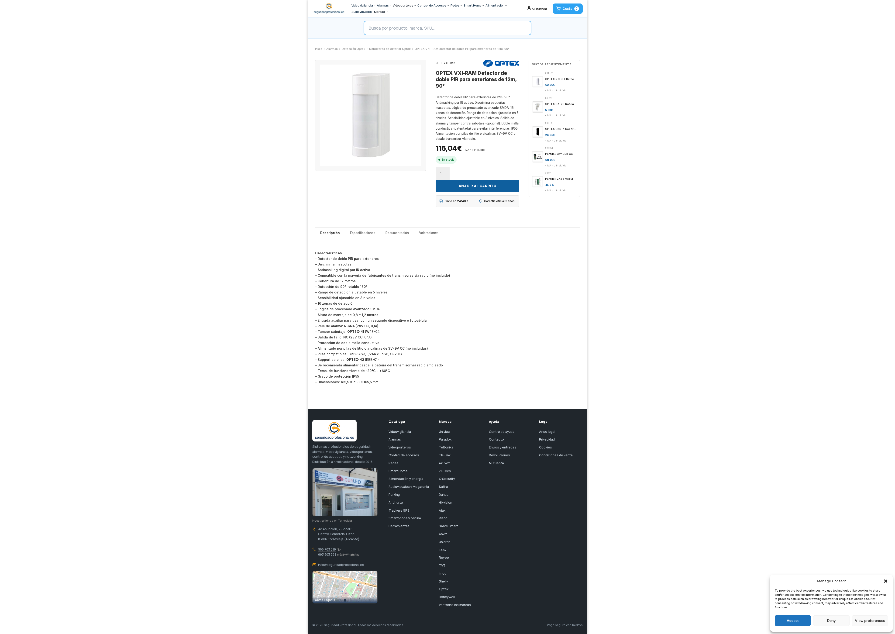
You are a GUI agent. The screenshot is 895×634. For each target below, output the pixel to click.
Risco (443, 518)
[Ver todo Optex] (501, 63)
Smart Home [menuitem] (473, 5)
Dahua (443, 495)
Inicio (318, 49)
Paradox (445, 439)
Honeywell (447, 597)
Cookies (545, 447)
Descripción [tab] (330, 233)
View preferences (870, 620)
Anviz (443, 534)
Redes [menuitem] (455, 5)
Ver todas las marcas (455, 605)
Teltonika (446, 447)
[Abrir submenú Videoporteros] (415, 6)
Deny (831, 620)
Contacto (496, 439)
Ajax (442, 510)
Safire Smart (448, 526)
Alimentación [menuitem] (494, 5)
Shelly (443, 581)
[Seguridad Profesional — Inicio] (328, 8)
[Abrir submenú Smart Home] (483, 6)
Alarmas (332, 49)
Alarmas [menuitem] (383, 5)
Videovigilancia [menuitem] (362, 5)
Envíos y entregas (502, 447)
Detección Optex (353, 49)
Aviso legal (547, 432)
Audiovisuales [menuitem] (361, 12)
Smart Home (398, 471)
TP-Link (445, 455)
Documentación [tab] (397, 233)
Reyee (444, 557)
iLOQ (442, 550)
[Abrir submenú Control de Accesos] (448, 6)
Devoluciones (499, 455)
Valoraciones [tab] (428, 233)
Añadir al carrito (477, 186)
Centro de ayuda (501, 432)
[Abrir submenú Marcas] (387, 12)
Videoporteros (400, 447)
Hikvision (445, 502)
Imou (442, 573)
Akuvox (444, 463)
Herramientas (399, 526)
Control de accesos (404, 455)
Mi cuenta (496, 463)
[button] (885, 581)
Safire (443, 487)
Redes (394, 463)
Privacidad (547, 439)
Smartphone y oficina (405, 518)
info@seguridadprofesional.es (341, 565)
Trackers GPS (399, 510)
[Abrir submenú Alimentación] (506, 6)
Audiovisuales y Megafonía (409, 487)
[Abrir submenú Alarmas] (390, 6)
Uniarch (444, 542)
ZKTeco (445, 471)
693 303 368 (327, 554)
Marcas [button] (379, 12)
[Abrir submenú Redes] (461, 6)
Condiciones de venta (556, 455)
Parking (394, 495)
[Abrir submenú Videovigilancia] (374, 6)
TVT (442, 565)
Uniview (445, 432)
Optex (443, 589)
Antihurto (396, 502)
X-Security (447, 479)
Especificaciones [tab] (362, 233)
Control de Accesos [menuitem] (432, 5)
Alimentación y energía (406, 479)
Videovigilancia (400, 432)
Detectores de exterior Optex (390, 49)
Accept (793, 620)
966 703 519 (327, 549)
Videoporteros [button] (403, 5)
